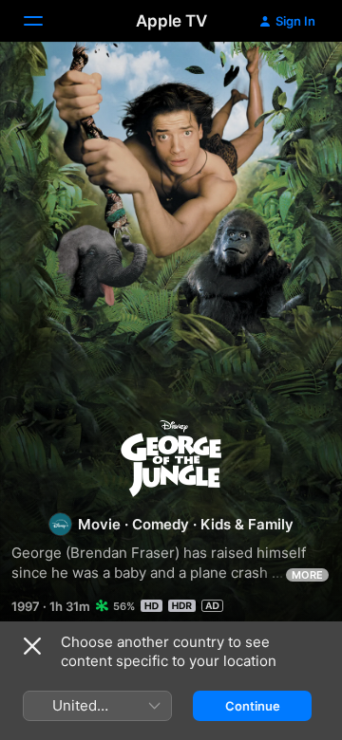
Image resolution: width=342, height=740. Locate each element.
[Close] (32, 646)
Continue (252, 705)
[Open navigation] (45, 21)
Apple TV (171, 20)
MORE (307, 575)
